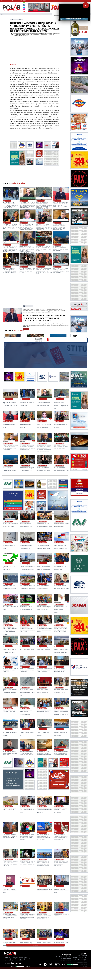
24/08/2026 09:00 (60, 666)
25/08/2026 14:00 (41, 244)
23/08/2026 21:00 (26, 708)
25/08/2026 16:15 (25, 222)
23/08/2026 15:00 (60, 749)
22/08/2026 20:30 (26, 912)
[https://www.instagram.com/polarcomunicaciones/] (24, 9)
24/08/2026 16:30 (9, 625)
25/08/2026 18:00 (8, 200)
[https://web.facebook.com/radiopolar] (24, 5)
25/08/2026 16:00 (41, 222)
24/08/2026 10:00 (43, 666)
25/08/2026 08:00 (43, 521)
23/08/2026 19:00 (26, 729)
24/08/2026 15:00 (26, 646)
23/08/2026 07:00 (26, 859)
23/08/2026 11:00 (26, 832)
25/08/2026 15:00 (25, 244)
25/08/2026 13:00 (58, 244)
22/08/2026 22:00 (60, 885)
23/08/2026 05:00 (60, 859)
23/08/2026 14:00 (26, 806)
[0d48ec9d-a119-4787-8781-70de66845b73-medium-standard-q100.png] (12, 10)
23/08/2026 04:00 (9, 885)
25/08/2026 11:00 (25, 266)
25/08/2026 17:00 (58, 200)
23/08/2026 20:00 (60, 708)
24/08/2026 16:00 (43, 625)
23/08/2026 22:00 (9, 708)
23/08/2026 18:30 (43, 729)
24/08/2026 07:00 (26, 687)
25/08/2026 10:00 (41, 266)
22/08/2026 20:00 (43, 912)
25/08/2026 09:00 (26, 521)
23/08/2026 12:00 (60, 806)
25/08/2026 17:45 (25, 200)
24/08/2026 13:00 (60, 646)
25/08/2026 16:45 (8, 222)
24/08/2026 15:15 (9, 646)
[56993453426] (24, 3)
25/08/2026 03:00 (60, 542)
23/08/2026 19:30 (9, 729)
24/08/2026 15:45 (60, 625)
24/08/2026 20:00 (43, 583)
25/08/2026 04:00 (43, 542)
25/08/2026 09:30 (58, 266)
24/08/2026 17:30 (26, 604)
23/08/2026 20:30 (43, 708)
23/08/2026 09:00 (60, 832)
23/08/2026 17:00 (26, 749)
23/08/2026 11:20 (9, 832)
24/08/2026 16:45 (60, 604)
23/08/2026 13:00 (43, 806)
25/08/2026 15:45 (58, 222)
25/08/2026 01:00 (26, 563)
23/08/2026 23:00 (60, 687)
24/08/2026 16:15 (26, 625)
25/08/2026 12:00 (8, 266)
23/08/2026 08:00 (9, 859)
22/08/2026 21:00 (9, 912)
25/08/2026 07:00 (60, 521)
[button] (86, 5)
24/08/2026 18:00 (9, 604)
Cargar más (35, 945)
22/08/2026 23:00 (43, 885)
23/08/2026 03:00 (26, 885)
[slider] (16, 966)
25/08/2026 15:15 (8, 244)
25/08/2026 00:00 (43, 563)
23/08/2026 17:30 (9, 749)
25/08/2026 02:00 (9, 563)
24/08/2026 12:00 (9, 666)
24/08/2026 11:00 (26, 666)
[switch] (57, 964)
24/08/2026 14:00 (43, 646)
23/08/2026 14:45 (9, 806)
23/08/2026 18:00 (60, 729)
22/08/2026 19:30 (60, 912)
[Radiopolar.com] (2, 14)
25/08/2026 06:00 (9, 542)
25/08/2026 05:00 (26, 542)
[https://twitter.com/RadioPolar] (24, 6)
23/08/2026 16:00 (43, 749)
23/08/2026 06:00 (43, 859)
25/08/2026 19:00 (9, 399)
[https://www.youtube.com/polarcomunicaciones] (24, 11)
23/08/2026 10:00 (43, 832)
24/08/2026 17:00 (43, 604)
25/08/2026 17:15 (41, 200)
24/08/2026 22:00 (9, 583)
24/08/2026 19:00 (60, 583)
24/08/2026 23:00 (60, 563)
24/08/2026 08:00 (9, 687)
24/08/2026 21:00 (26, 583)
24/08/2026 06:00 (43, 687)
